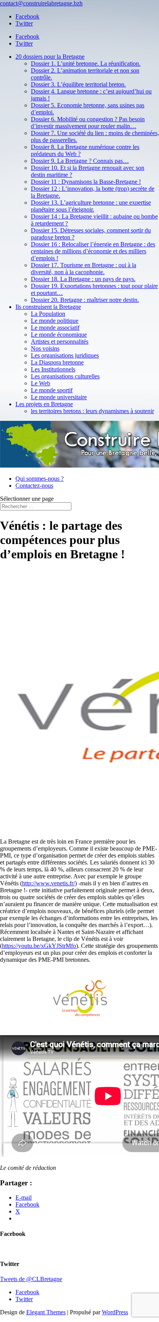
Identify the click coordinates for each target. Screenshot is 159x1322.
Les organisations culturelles (65, 376)
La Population (48, 313)
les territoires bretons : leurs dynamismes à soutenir (92, 411)
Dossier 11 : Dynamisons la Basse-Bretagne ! (86, 181)
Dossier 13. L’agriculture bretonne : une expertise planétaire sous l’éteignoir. (91, 206)
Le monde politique (54, 320)
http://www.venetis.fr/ (48, 883)
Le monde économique (59, 334)
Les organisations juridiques (65, 355)
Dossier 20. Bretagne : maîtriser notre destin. (85, 300)
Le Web (40, 383)
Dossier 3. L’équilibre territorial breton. (78, 84)
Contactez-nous (34, 485)
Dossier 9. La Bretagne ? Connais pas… (80, 161)
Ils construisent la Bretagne (48, 306)
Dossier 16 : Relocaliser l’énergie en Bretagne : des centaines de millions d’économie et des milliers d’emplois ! (93, 251)
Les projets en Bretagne (44, 404)
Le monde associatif (55, 327)
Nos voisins (45, 348)
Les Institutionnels (53, 369)
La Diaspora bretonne (57, 362)
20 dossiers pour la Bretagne (50, 56)
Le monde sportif (52, 390)
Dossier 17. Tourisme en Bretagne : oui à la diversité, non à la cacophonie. (83, 268)
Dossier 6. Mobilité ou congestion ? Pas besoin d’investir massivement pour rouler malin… (88, 122)
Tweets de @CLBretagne (31, 1279)
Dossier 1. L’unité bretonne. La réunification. (85, 63)
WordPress (115, 1312)
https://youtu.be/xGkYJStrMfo (39, 945)
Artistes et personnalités (59, 341)
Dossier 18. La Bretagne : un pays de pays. (83, 279)
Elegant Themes (46, 1312)
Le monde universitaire (59, 397)
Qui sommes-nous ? (39, 478)
